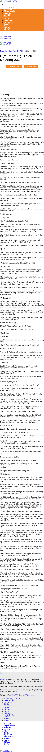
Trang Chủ (8, 9)
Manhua (7, 719)
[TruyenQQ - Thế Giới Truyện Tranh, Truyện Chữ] (9, 1)
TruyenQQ (3, 679)
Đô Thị (6, 29)
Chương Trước (14, 66)
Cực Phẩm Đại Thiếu (16, 51)
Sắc (5, 17)
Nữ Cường (8, 22)
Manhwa (7, 720)
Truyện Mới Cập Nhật (12, 698)
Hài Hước (7, 713)
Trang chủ (3, 51)
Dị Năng (7, 28)
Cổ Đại (6, 19)
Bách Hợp (8, 13)
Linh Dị (7, 15)
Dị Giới (6, 708)
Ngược (7, 26)
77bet (27, 695)
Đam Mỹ (7, 24)
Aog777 (15, 695)
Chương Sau (31, 66)
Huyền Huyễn (9, 11)
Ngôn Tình (8, 20)
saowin (33, 695)
